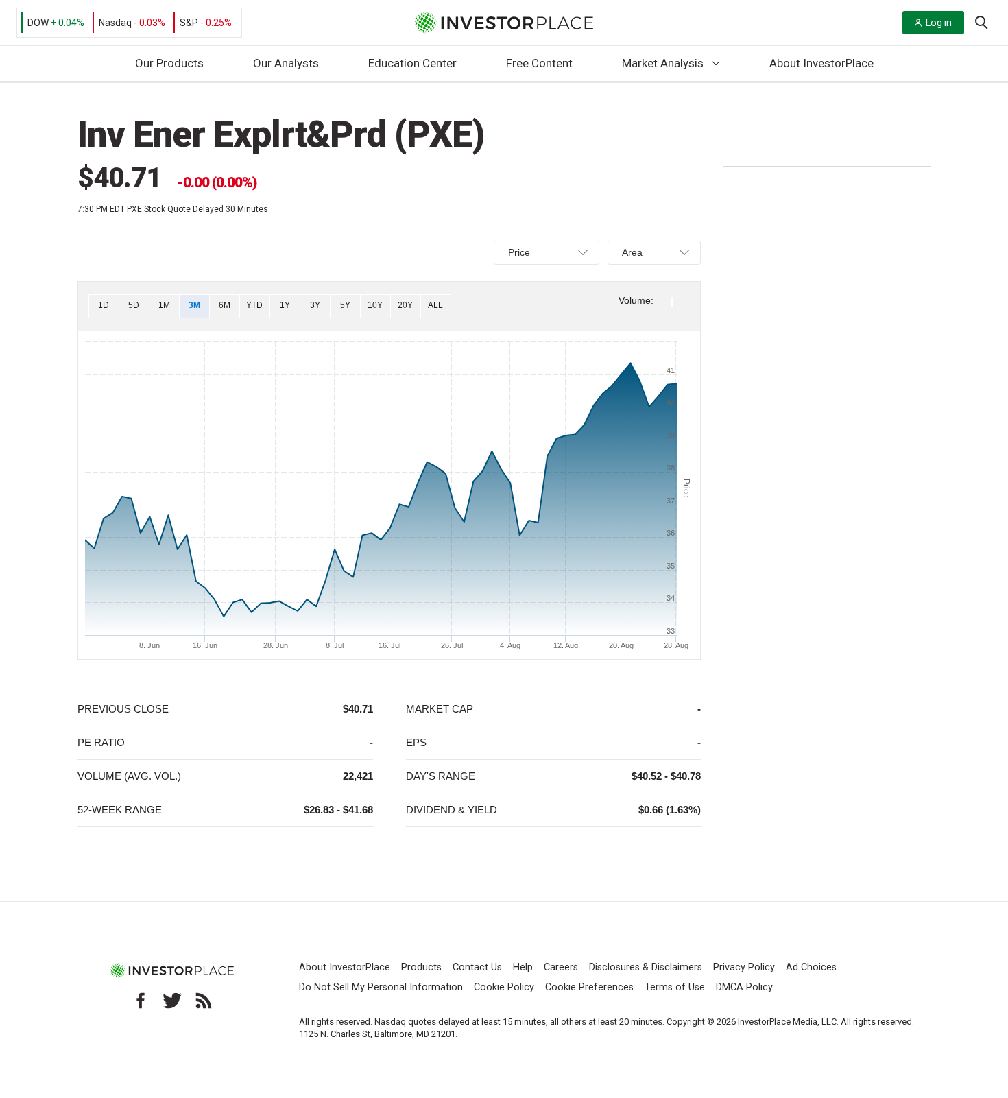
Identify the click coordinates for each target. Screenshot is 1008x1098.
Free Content (539, 63)
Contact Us (477, 967)
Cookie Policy (504, 987)
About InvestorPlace (821, 63)
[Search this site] (981, 21)
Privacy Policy (744, 967)
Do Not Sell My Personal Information (381, 987)
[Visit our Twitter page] (172, 1000)
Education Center (412, 63)
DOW (38, 22)
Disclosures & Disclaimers (645, 967)
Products (421, 967)
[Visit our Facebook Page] (140, 1000)
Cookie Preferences (589, 987)
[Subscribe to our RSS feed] (203, 1000)
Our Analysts (286, 63)
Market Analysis (663, 63)
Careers (561, 967)
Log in (939, 22)
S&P (189, 22)
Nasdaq (115, 22)
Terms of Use (675, 987)
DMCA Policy (744, 987)
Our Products (169, 63)
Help (523, 967)
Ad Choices (811, 967)
